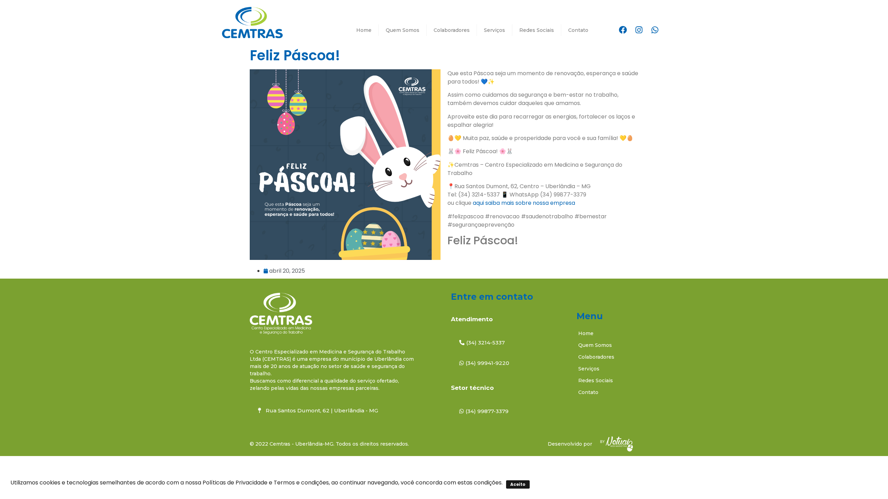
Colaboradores (452, 30)
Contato (578, 30)
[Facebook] (623, 30)
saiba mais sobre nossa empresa (531, 203)
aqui (479, 203)
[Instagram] (639, 30)
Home (364, 30)
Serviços (494, 30)
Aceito (518, 484)
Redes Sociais (536, 30)
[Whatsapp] (655, 30)
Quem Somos (402, 30)
